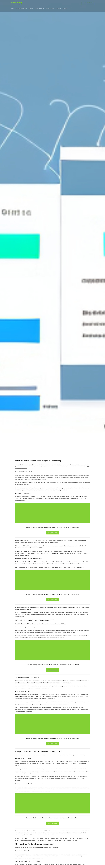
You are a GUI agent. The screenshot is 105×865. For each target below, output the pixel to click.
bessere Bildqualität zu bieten (23, 484)
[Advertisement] (52, 443)
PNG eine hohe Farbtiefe (28, 545)
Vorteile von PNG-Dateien (24, 493)
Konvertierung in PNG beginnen (65, 694)
